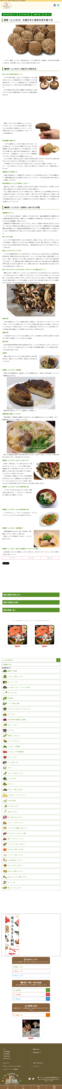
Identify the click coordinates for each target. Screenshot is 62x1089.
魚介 (39, 1088)
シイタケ (30, 620)
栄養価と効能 (37, 14)
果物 (23, 1088)
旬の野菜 (18, 990)
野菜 (8, 1088)
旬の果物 (18, 994)
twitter (58, 5)
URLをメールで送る (48, 1080)
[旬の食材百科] (6, 8)
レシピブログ (31, 558)
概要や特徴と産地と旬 (9, 14)
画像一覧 (47, 14)
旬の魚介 (18, 999)
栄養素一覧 (19, 1015)
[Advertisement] (31, 107)
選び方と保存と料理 (24, 14)
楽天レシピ (50, 558)
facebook (55, 5)
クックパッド (12, 558)
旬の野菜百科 (9, 660)
